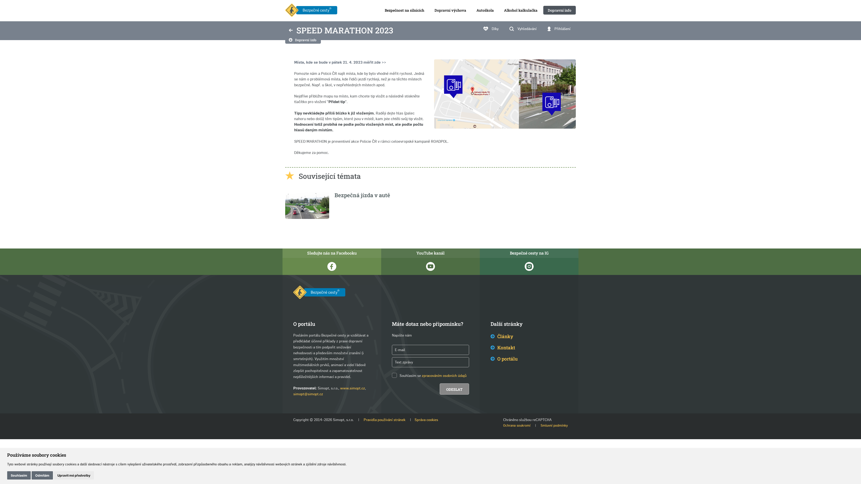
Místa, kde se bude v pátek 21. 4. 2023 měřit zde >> (340, 62)
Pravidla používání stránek (384, 420)
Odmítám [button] (42, 475)
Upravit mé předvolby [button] (73, 475)
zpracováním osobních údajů (444, 376)
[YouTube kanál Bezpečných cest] (430, 266)
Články (505, 336)
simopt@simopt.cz (308, 394)
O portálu (507, 359)
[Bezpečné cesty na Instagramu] (529, 266)
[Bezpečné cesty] (311, 11)
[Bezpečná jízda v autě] (307, 218)
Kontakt (506, 347)
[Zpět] (290, 31)
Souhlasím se (410, 376)
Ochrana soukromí (517, 425)
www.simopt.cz (352, 388)
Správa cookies (426, 420)
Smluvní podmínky (554, 425)
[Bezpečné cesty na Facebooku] (331, 266)
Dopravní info (305, 40)
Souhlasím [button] (19, 475)
